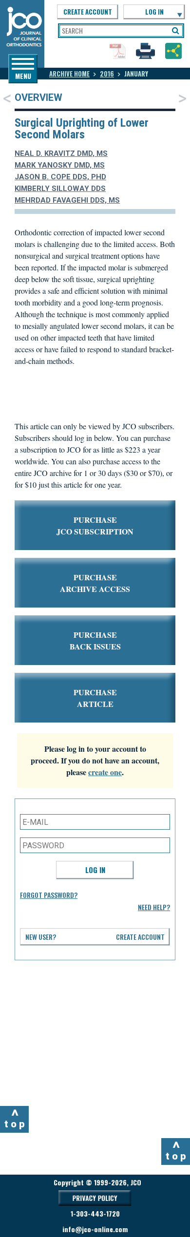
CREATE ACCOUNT (87, 12)
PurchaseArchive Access (95, 582)
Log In (95, 869)
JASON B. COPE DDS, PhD (60, 176)
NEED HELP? (154, 907)
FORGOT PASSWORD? (48, 895)
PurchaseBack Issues (95, 640)
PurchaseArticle (95, 697)
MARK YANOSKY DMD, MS (60, 165)
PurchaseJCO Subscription (95, 525)
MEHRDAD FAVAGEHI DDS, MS (67, 200)
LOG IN (154, 12)
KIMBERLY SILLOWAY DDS (60, 188)
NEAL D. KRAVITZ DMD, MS (61, 153)
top (15, 1118)
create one (105, 772)
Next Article (182, 98)
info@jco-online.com (95, 1229)
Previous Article (7, 98)
